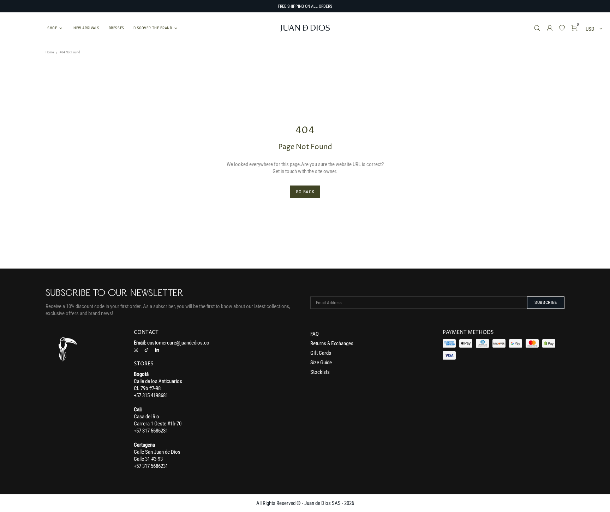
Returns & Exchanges (331, 343)
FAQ (314, 334)
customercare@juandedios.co (178, 343)
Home (50, 52)
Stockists (320, 372)
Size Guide (321, 362)
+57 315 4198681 (151, 395)
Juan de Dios (305, 28)
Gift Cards (320, 353)
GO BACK (305, 191)
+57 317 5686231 (151, 431)
